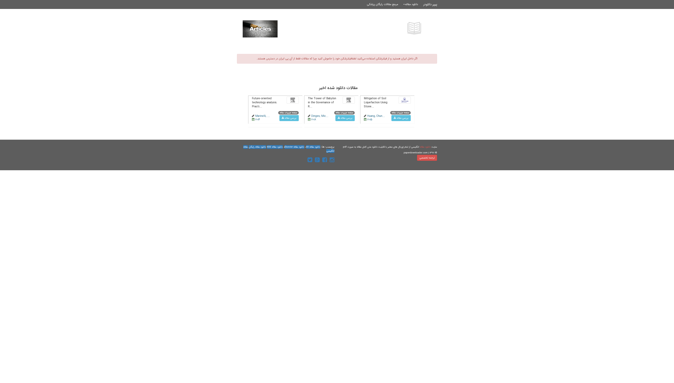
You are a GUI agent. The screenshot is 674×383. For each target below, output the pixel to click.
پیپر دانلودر (430, 4)
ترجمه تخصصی (427, 158)
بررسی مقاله (402, 118)
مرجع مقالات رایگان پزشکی (382, 4)
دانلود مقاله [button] (411, 4)
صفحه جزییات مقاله (400, 112)
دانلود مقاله (425, 147)
